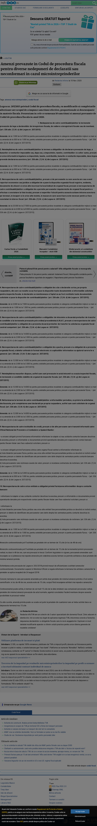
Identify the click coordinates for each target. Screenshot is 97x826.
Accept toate (80, 811)
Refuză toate (80, 821)
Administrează (80, 816)
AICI (21, 821)
